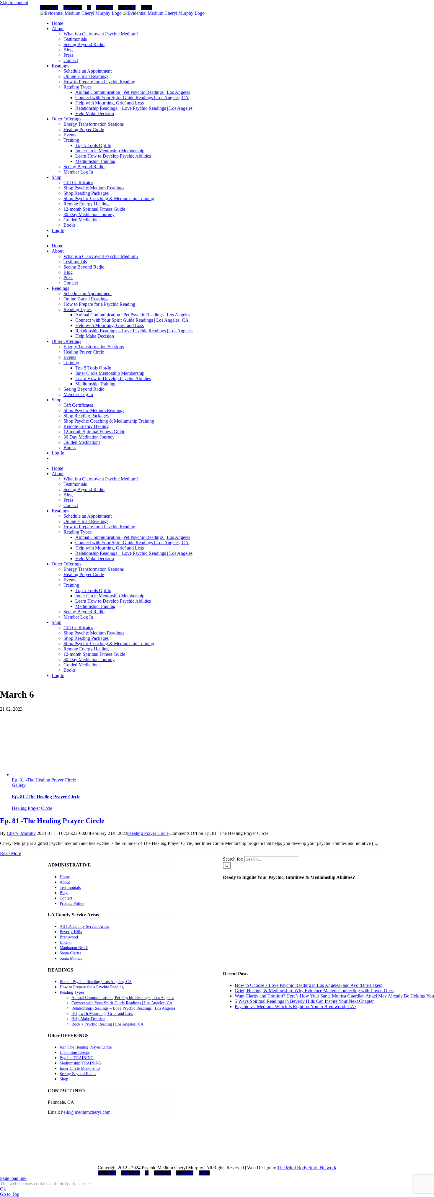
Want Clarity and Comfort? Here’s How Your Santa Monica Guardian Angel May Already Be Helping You (334, 995)
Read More (10, 853)
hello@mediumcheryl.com (85, 1112)
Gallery (19, 785)
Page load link (13, 1178)
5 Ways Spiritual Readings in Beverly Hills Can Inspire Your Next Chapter (304, 1001)
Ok (3, 1188)
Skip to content (14, 2)
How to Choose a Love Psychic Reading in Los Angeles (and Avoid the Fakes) (308, 985)
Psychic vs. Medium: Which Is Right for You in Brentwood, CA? (295, 1006)
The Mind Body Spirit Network (306, 1167)
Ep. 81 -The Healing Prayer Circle (44, 779)
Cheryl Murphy (21, 833)
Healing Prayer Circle (32, 808)
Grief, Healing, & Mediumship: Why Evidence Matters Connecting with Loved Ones (314, 990)
